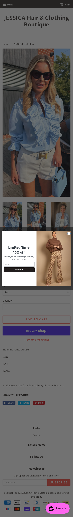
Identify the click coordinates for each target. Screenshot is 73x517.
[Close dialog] (68, 233)
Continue (19, 270)
